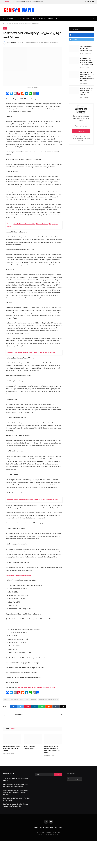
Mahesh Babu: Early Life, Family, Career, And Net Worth (11, 748)
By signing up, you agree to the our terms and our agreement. (81, 138)
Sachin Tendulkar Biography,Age (29, 747)
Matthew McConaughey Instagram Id (18, 575)
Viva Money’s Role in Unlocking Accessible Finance (28, 1)
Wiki (5, 28)
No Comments (45, 42)
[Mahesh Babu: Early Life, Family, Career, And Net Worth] (12, 739)
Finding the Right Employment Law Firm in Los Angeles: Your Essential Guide (86, 61)
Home (19, 18)
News (50, 18)
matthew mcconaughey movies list (48, 699)
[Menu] (3, 18)
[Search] (94, 18)
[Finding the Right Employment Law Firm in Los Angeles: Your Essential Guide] (74, 60)
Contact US (10, 18)
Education (42, 18)
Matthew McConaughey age (28, 699)
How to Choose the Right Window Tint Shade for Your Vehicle (86, 91)
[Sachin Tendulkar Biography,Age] (33, 739)
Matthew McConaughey (11, 699)
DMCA (61, 827)
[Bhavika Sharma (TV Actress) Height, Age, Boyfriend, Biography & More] (53, 739)
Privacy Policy (86, 138)
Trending (33, 18)
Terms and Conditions (48, 827)
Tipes (56, 18)
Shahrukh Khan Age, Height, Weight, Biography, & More (36, 687)
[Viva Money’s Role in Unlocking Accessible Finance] (74, 48)
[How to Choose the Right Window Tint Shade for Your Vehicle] (74, 90)
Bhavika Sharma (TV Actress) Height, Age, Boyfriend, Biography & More (52, 749)
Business (25, 18)
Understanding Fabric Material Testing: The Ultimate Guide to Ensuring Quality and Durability (87, 76)
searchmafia (12, 42)
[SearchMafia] (19, 9)
